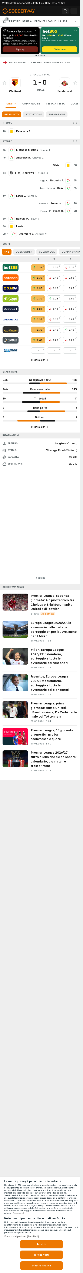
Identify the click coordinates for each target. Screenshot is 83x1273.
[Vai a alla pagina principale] (21, 11)
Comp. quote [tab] (31, 103)
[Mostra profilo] (15, 82)
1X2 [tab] (6, 251)
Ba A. (60, 188)
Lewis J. (21, 196)
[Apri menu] (73, 11)
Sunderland (64, 91)
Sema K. (32, 196)
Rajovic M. (22, 218)
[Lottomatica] (11, 319)
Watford (15, 91)
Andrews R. (23, 157)
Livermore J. (26, 234)
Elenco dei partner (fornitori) (21, 1236)
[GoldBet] (11, 288)
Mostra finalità (41, 1265)
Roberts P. (57, 180)
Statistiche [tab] (34, 114)
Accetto (42, 1244)
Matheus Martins (27, 150)
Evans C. (58, 211)
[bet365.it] (11, 267)
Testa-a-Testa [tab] (55, 103)
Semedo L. (57, 203)
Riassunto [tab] (11, 114)
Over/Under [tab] (24, 251)
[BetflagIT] (11, 350)
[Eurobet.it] (11, 309)
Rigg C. (44, 180)
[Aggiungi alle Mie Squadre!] (4, 82)
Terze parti (18, 1213)
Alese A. (44, 203)
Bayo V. (35, 218)
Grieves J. (38, 157)
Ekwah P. (45, 211)
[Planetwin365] (11, 329)
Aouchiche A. (48, 188)
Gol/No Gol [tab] (47, 251)
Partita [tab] (11, 103)
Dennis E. (45, 150)
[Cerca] (65, 11)
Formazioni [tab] (57, 114)
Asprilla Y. (41, 234)
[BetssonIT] (11, 277)
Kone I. (43, 173)
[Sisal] (11, 298)
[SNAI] (11, 340)
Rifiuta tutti (41, 1254)
